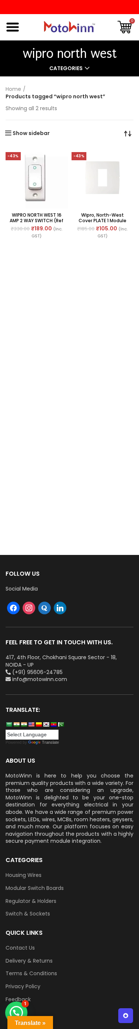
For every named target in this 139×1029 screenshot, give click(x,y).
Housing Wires (24, 875)
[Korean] (46, 724)
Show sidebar (31, 133)
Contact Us (20, 947)
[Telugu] (53, 724)
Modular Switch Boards (35, 888)
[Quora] (44, 607)
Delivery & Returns (29, 960)
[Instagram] (29, 607)
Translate (50, 742)
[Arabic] (9, 724)
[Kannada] (38, 724)
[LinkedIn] (60, 607)
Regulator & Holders (31, 901)
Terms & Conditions (31, 973)
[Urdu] (60, 724)
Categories (66, 68)
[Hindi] (16, 724)
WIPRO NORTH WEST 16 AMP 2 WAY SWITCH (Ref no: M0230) (36, 220)
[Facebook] (13, 607)
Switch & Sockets (28, 913)
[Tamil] (23, 724)
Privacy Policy (23, 986)
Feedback (18, 999)
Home (13, 89)
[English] (31, 724)
